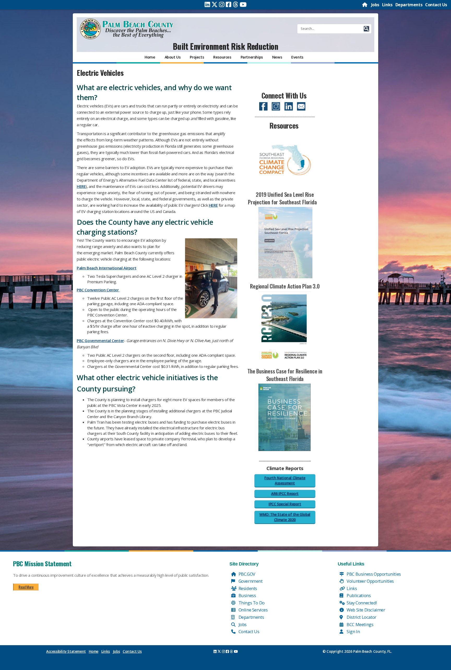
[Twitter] (214, 4)
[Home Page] (365, 5)
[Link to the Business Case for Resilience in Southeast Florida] (284, 416)
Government (250, 581)
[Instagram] (221, 4)
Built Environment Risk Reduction (225, 46)
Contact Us (436, 5)
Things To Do (251, 603)
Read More (26, 587)
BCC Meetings (359, 624)
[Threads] (235, 4)
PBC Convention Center (98, 289)
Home (93, 651)
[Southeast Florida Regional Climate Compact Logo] (284, 159)
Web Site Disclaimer (365, 610)
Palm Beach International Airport (106, 267)
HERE (81, 186)
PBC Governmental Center (100, 340)
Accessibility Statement (66, 651)
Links (387, 5)
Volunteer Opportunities (370, 581)
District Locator (361, 617)
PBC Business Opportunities (373, 574)
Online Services (253, 610)
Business (247, 595)
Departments (409, 5)
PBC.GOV (246, 574)
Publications (358, 595)
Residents (247, 588)
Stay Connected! (361, 603)
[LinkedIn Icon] (288, 105)
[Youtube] (243, 4)
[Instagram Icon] (275, 105)
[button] (366, 29)
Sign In (353, 631)
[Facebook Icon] (263, 105)
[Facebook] (228, 4)
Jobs (375, 5)
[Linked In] (207, 4)
